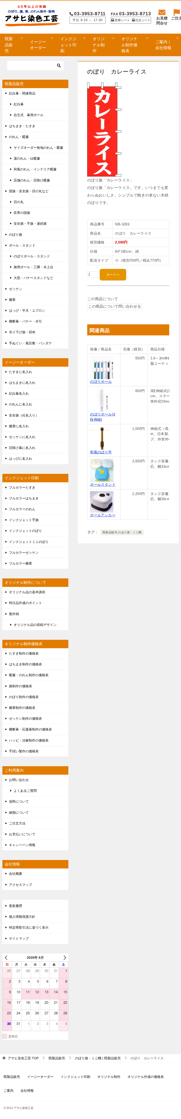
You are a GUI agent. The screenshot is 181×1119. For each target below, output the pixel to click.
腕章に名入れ (19, 426)
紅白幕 (19, 104)
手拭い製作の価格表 (24, 751)
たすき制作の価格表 (24, 653)
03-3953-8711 (90, 13)
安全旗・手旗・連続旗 (30, 223)
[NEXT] (63, 957)
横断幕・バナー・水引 (25, 321)
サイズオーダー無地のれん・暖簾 (38, 147)
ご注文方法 (17, 823)
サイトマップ (19, 938)
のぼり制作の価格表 (24, 697)
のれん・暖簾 (19, 137)
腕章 (12, 300)
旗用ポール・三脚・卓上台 (33, 267)
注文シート (143, 20)
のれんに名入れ (20, 404)
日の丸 (19, 202)
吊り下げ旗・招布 (22, 332)
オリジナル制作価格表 (129, 45)
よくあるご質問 (25, 791)
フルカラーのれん (22, 509)
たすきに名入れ (20, 372)
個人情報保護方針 (22, 917)
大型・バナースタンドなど (33, 278)
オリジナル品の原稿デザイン (35, 625)
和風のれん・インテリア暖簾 (35, 169)
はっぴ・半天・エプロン (27, 310)
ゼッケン (15, 289)
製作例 (14, 614)
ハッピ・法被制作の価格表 (29, 740)
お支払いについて (22, 834)
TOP (23, 1058)
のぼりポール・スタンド (32, 256)
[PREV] (6, 957)
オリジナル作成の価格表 (146, 1077)
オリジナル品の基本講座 (27, 592)
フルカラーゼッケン (24, 552)
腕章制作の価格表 (22, 708)
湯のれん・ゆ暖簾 (27, 158)
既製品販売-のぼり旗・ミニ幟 (122, 532)
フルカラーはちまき (24, 498)
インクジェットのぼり (25, 531)
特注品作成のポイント (25, 603)
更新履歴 (15, 906)
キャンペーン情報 (22, 845)
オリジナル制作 (99, 45)
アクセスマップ (20, 885)
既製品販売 (9, 45)
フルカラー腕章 (20, 563)
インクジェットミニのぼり (29, 542)
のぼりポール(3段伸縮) (102, 416)
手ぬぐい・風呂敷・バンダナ (30, 343)
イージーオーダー (38, 45)
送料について (19, 801)
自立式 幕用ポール (28, 115)
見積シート (122, 20)
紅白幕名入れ (19, 393)
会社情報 (27, 1090)
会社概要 (15, 874)
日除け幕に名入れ (22, 448)
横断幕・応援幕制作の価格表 (30, 729)
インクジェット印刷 (68, 45)
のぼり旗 (15, 234)
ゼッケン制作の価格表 (25, 718)
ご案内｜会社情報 (163, 45)
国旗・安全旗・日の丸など (29, 191)
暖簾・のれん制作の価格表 (29, 675)
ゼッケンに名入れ (22, 437)
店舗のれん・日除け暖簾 (32, 180)
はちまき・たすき (22, 126)
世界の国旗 (22, 213)
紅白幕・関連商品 (22, 93)
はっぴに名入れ (20, 458)
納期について (19, 812)
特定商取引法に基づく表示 (29, 927)
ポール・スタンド (22, 245)
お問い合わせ (19, 780)
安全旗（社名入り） (24, 415)
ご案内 (8, 1090)
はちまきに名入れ (22, 383)
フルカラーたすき (22, 487)
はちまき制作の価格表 (25, 664)
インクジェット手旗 (24, 520)
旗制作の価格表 (20, 686)
